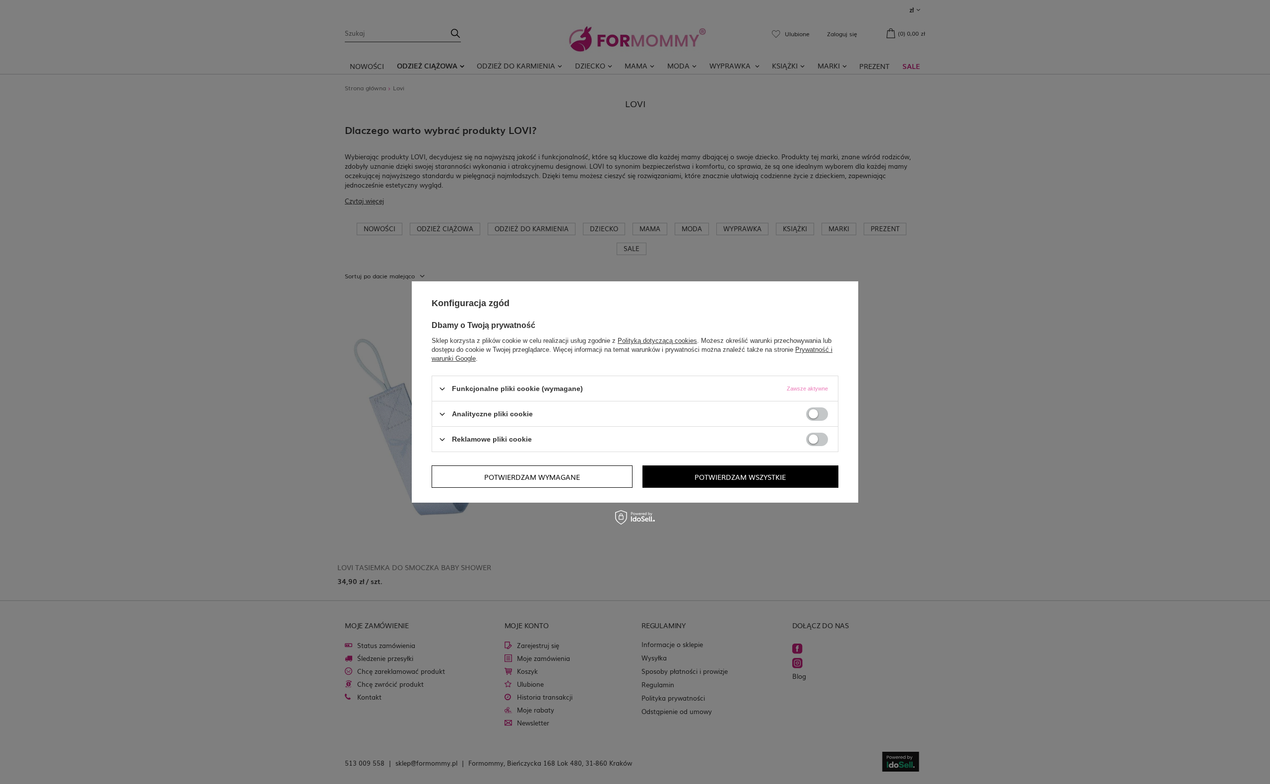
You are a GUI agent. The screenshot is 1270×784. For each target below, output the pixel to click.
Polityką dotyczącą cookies (657, 340)
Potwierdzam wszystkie (740, 476)
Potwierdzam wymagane (532, 476)
